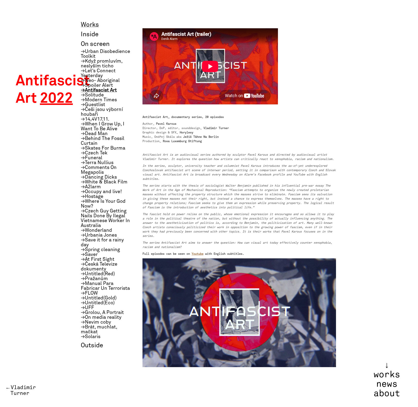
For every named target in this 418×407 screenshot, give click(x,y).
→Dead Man (94, 133)
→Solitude (92, 95)
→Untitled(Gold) (99, 298)
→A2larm (91, 186)
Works (90, 25)
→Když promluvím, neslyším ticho (101, 63)
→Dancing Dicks (99, 177)
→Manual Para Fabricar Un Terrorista (105, 286)
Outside (92, 345)
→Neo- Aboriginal (100, 80)
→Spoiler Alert (97, 85)
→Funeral (91, 157)
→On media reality (101, 317)
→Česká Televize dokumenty (99, 266)
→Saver (89, 254)
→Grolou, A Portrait (102, 312)
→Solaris (90, 336)
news (386, 384)
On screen (95, 44)
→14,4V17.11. (95, 119)
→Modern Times (99, 99)
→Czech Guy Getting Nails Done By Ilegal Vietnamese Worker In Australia (105, 218)
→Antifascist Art (99, 90)
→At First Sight (97, 259)
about (386, 393)
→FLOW (89, 293)
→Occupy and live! (101, 191)
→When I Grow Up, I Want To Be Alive (102, 126)
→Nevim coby (96, 322)
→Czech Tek (94, 153)
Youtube (197, 253)
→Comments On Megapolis (99, 170)
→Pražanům (94, 278)
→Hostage (92, 196)
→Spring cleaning (100, 249)
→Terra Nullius (97, 162)
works (386, 374)
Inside (89, 34)
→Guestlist (93, 104)
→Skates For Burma (103, 148)
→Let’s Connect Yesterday (98, 73)
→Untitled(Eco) (98, 302)
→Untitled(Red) (98, 273)
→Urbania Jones (99, 235)
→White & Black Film (104, 182)
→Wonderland (96, 230)
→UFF (87, 307)
